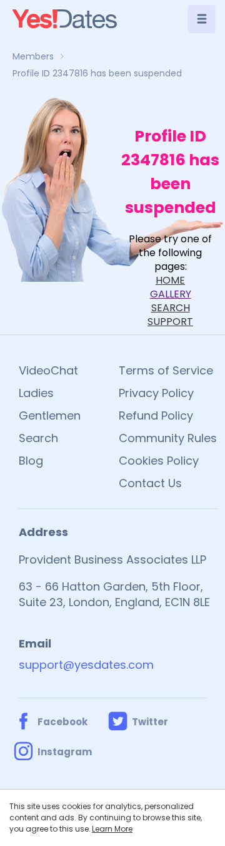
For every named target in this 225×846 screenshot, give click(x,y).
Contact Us (150, 483)
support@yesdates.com (86, 665)
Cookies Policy (159, 460)
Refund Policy (156, 415)
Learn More (112, 828)
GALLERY (170, 294)
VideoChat (48, 370)
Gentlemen (50, 415)
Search (38, 438)
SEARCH (170, 308)
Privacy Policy (156, 393)
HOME (170, 280)
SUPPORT (170, 321)
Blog (31, 460)
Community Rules (168, 438)
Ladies (36, 393)
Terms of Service (166, 370)
